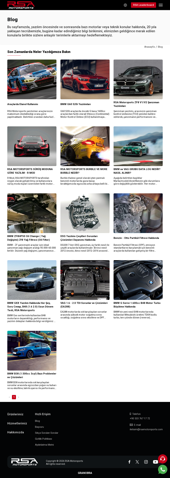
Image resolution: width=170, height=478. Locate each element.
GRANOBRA (85, 473)
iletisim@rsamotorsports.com (146, 429)
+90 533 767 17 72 (140, 418)
